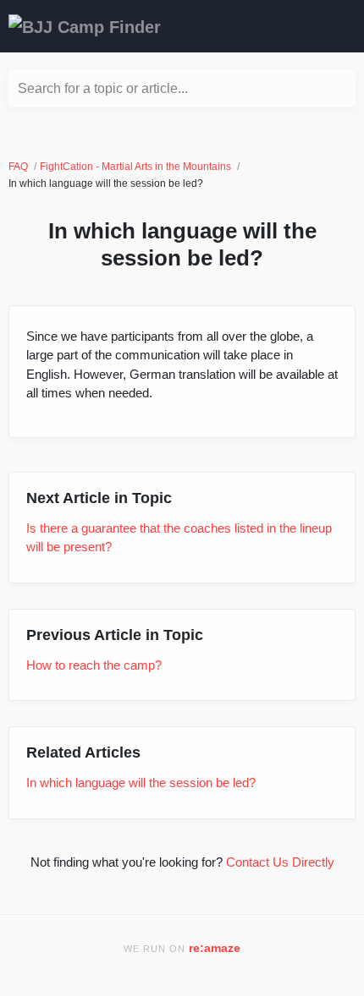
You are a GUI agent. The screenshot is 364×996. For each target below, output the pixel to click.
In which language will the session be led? (141, 782)
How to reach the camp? (94, 665)
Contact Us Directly (280, 862)
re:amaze (214, 948)
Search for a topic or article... (103, 88)
